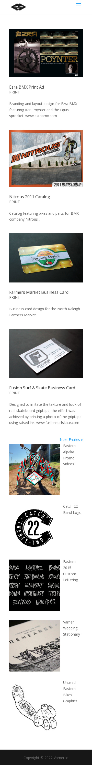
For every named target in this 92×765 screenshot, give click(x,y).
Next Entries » (71, 439)
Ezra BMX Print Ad (26, 87)
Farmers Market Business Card (38, 292)
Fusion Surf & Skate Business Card (42, 388)
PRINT (14, 92)
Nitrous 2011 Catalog (29, 197)
